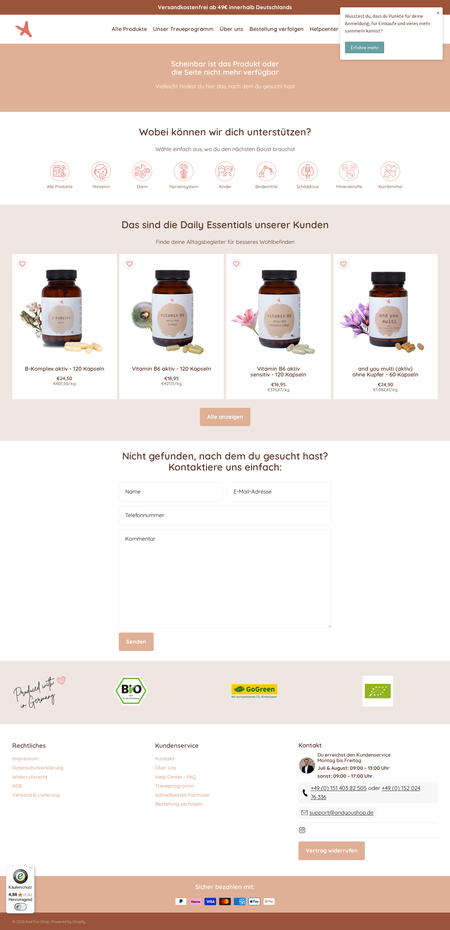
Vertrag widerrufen (332, 850)
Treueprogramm (174, 786)
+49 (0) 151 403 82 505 (339, 788)
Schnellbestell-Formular (182, 795)
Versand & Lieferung (36, 795)
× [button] (438, 13)
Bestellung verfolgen (179, 804)
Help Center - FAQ (175, 777)
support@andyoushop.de (341, 812)
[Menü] (31, 869)
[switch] (20, 906)
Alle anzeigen (225, 416)
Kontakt (164, 759)
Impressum (25, 759)
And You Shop (37, 921)
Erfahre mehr (365, 47)
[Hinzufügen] (107, 349)
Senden (136, 641)
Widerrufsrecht (29, 777)
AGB (17, 786)
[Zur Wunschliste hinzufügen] (22, 264)
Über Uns (165, 768)
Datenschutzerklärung (37, 768)
